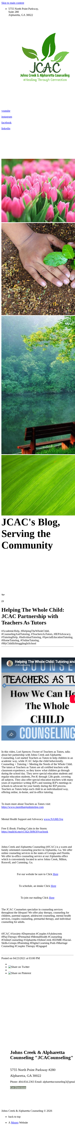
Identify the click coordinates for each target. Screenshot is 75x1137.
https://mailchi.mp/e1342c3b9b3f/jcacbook (24, 831)
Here (55, 874)
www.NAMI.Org (53, 819)
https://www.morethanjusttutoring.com (22, 807)
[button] (18, 1087)
